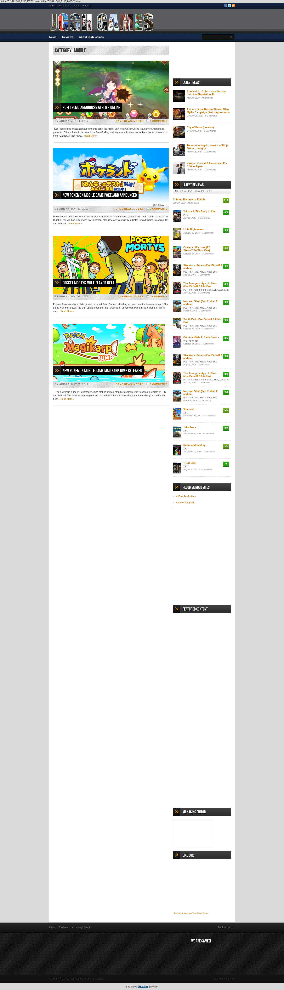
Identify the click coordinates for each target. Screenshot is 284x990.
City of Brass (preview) (200, 127)
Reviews (67, 36)
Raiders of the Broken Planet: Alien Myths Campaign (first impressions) (208, 111)
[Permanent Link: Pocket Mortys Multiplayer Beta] (111, 293)
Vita (197, 271)
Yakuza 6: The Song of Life (199, 211)
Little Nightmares (193, 229)
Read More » (91, 135)
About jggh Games (91, 36)
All (176, 191)
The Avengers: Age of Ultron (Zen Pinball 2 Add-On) (200, 285)
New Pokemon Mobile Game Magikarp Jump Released (102, 370)
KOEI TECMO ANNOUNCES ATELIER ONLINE (91, 107)
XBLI (209, 191)
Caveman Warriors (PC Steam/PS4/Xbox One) (196, 249)
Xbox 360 (200, 191)
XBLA (183, 191)
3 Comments (206, 469)
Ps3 (190, 191)
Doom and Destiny (194, 445)
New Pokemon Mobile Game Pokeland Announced (100, 195)
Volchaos (188, 409)
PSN (191, 271)
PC (185, 289)
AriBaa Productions (59, 5)
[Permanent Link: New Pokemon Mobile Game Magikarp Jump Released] (109, 381)
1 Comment (208, 433)
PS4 (185, 215)
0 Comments (158, 121)
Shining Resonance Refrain (189, 199)
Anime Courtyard (82, 5)
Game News (124, 121)
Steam (202, 289)
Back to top (224, 927)
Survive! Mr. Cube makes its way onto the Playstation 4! (206, 93)
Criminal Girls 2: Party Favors (201, 337)
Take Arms (189, 427)
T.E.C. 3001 (190, 463)
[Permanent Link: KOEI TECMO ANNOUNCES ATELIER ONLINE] (111, 118)
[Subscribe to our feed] (233, 6)
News (52, 36)
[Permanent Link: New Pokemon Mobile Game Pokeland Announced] (111, 205)
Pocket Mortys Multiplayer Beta (88, 283)
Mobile (138, 121)
